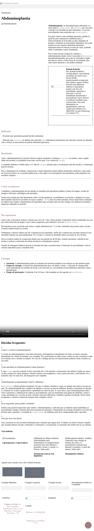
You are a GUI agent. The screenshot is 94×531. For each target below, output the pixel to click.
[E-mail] (52, 121)
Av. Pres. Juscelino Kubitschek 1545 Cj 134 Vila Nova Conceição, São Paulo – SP (12, 508)
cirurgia (62, 160)
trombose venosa (70, 222)
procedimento (76, 272)
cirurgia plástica (65, 28)
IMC (46, 200)
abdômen (77, 28)
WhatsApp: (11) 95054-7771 (35, 522)
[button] (47, 6)
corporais (64, 158)
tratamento (18, 140)
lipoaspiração (87, 56)
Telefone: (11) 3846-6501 (35, 512)
